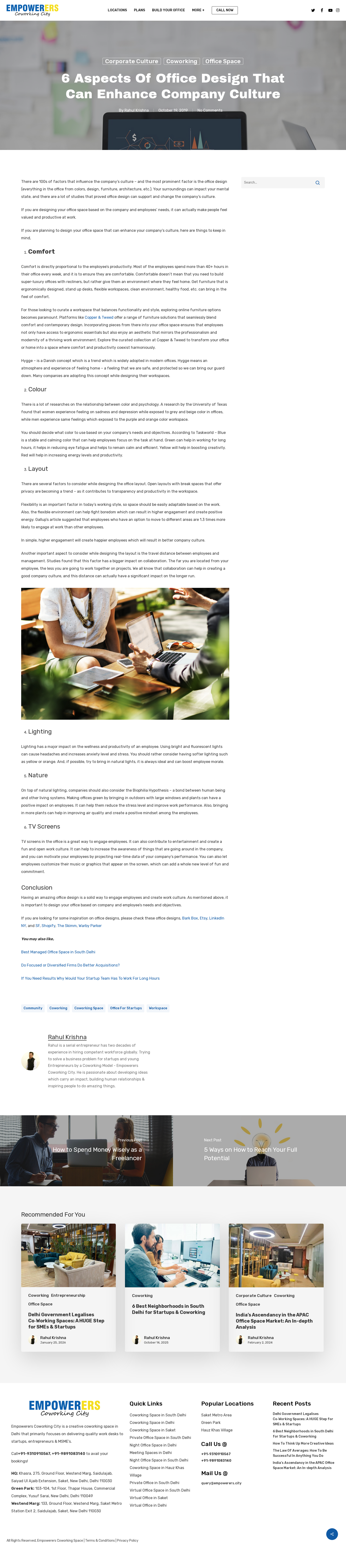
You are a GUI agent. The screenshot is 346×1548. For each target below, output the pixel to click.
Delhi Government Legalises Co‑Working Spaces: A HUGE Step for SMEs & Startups (303, 1419)
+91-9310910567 (34, 1453)
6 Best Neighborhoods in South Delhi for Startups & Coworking (303, 1433)
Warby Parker (90, 925)
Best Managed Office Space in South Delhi (58, 952)
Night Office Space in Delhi (153, 1445)
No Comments (209, 110)
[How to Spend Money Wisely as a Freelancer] (86, 1150)
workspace (158, 1008)
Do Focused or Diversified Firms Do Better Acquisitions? (70, 965)
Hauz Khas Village (217, 1430)
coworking (58, 1008)
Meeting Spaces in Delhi (151, 1452)
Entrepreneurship (68, 1295)
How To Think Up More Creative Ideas (303, 1444)
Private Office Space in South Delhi (160, 1437)
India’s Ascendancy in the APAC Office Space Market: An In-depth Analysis (303, 1465)
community (33, 1008)
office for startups (126, 1008)
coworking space (88, 1008)
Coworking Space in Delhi (152, 1422)
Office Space (223, 61)
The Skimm (67, 925)
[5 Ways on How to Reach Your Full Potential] (259, 1150)
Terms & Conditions (100, 1541)
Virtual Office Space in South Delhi (160, 1490)
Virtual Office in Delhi (148, 1505)
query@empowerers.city (221, 1483)
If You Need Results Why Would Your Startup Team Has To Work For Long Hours (90, 978)
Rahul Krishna (137, 110)
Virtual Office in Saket (149, 1498)
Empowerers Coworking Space (60, 1541)
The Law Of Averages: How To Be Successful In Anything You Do (300, 1453)
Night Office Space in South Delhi (159, 1460)
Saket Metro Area (216, 1415)
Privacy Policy (127, 1541)
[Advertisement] (283, 235)
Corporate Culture (131, 61)
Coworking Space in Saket (153, 1430)
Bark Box (190, 918)
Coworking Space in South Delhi (158, 1415)
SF (38, 925)
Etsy (203, 918)
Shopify (48, 925)
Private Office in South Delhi (154, 1483)
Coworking (181, 61)
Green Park (211, 1422)
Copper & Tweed (99, 317)
